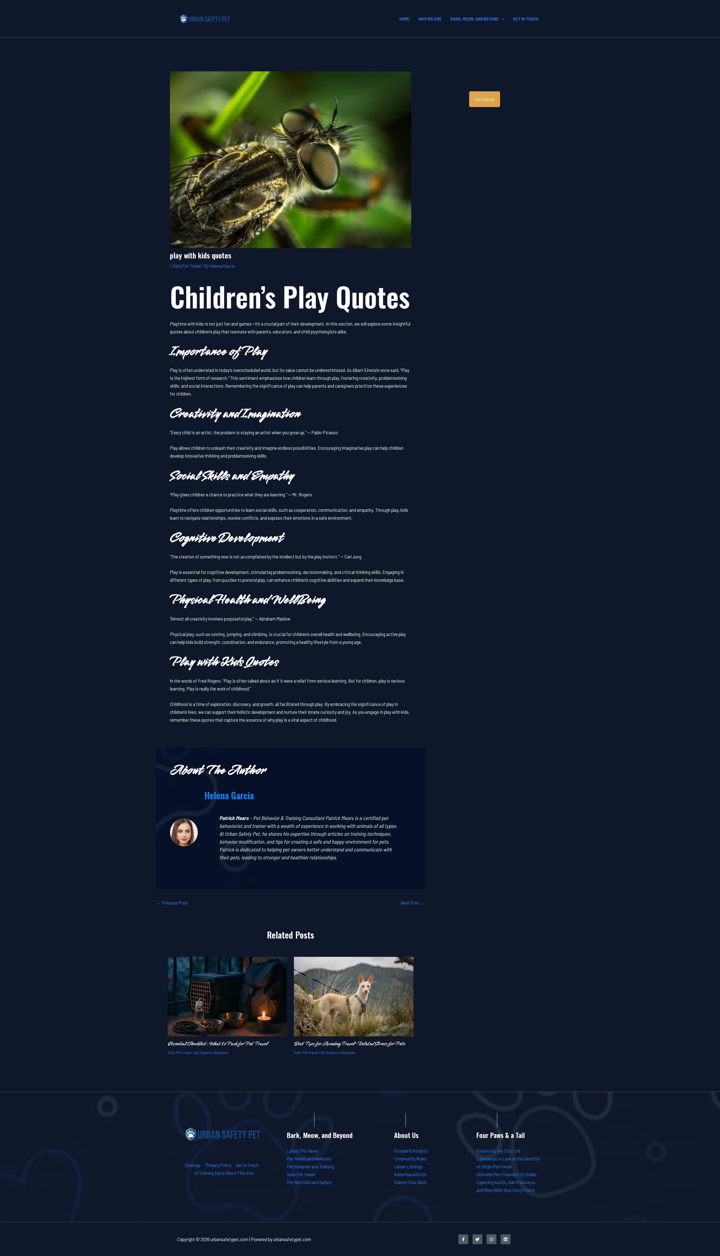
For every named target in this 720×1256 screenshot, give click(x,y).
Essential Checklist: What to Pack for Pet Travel (218, 1044)
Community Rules (410, 1158)
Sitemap (193, 1165)
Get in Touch (247, 1165)
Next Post (413, 902)
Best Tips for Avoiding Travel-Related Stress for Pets (349, 1044)
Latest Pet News (302, 1150)
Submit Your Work (410, 1182)
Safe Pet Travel (186, 266)
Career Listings (408, 1166)
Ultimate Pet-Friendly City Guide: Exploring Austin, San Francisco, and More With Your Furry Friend (506, 1182)
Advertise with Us (410, 1174)
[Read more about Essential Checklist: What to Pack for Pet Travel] (227, 996)
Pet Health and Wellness (309, 1158)
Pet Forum (484, 99)
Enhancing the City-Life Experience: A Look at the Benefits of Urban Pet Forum (508, 1158)
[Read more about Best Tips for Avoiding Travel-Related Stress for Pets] (353, 996)
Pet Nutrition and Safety (309, 1182)
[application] (501, 19)
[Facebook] (463, 1239)
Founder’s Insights (411, 1150)
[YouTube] (505, 1239)
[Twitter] (477, 1239)
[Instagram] (491, 1239)
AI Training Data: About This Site (224, 1173)
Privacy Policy (218, 1165)
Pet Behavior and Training (310, 1166)
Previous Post (172, 902)
